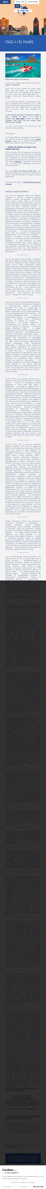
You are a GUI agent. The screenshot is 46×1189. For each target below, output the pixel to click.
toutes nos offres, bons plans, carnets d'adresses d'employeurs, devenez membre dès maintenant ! (23, 1158)
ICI (32, 1118)
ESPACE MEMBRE (32, 2)
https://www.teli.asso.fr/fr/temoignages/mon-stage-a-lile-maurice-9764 (21, 1089)
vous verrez (20, 119)
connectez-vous (10, 1146)
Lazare (31, 1109)
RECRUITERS (20, 2)
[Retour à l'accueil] (23, 11)
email (32, 1103)
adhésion (18, 162)
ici (22, 128)
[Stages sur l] (23, 65)
